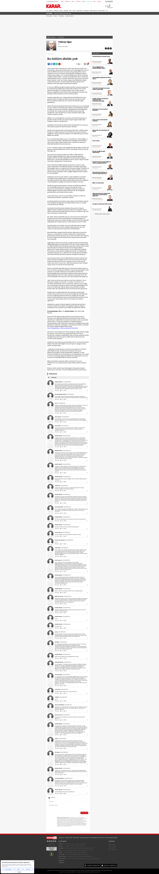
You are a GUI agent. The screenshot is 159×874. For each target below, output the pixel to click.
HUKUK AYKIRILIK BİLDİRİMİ (111, 837)
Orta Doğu (67, 846)
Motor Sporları (85, 850)
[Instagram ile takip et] (55, 841)
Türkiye (77, 844)
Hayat (74, 10)
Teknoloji (61, 854)
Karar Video (80, 10)
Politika (66, 844)
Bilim (86, 854)
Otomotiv (75, 848)
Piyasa (67, 848)
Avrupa (76, 846)
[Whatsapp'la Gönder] (57, 64)
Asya (80, 846)
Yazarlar (56, 10)
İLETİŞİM (67, 837)
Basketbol (69, 850)
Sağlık (73, 852)
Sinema (76, 856)
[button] (77, 64)
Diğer (91, 850)
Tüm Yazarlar (60, 37)
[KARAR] (53, 6)
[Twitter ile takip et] (112, 1)
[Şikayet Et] (87, 390)
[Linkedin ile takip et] (53, 841)
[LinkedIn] (54, 64)
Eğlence (85, 852)
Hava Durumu (112, 844)
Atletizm (79, 850)
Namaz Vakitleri (112, 846)
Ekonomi (66, 10)
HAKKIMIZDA (61, 837)
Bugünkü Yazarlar (51, 37)
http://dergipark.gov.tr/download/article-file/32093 (62, 328)
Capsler (73, 858)
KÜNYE (70, 837)
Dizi (73, 856)
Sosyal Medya (77, 854)
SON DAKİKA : (49, 13)
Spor (70, 10)
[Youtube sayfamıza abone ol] (51, 841)
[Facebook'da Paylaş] (49, 64)
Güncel (51, 10)
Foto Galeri (62, 858)
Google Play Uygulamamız (93, 865)
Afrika (83, 846)
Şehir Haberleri (112, 849)
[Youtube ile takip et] (106, 1)
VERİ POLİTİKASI (101, 837)
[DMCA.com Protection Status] (51, 854)
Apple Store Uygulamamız (110, 865)
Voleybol (74, 850)
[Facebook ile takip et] (110, 1)
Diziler (65, 852)
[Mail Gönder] (59, 64)
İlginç (84, 856)
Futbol (64, 850)
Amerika (72, 846)
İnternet (71, 854)
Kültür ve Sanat (86, 858)
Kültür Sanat (101, 10)
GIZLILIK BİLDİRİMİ (93, 837)
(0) (62, 390)
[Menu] (106, 10)
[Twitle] (51, 64)
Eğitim (84, 844)
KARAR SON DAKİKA (51, 848)
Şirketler (92, 848)
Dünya (61, 10)
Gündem (70, 856)
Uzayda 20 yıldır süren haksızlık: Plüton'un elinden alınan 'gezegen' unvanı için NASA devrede (74, 13)
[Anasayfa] (47, 10)
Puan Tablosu (112, 848)
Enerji (79, 848)
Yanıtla (57, 390)
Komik (80, 856)
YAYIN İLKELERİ (76, 837)
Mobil (67, 854)
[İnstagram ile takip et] (108, 1)
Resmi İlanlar (93, 10)
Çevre (81, 844)
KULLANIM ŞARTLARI (84, 837)
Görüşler (86, 10)
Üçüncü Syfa (72, 844)
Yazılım (83, 854)
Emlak (70, 848)
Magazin (70, 852)
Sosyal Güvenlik (85, 848)
